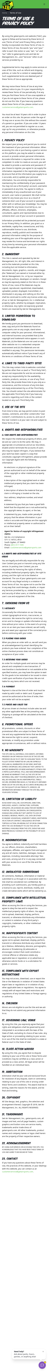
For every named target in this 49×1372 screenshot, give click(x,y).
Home (4, 13)
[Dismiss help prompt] (43, 1351)
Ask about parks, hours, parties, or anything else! (25, 1354)
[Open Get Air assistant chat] (42, 1365)
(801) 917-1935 (17, 545)
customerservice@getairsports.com (17, 107)
